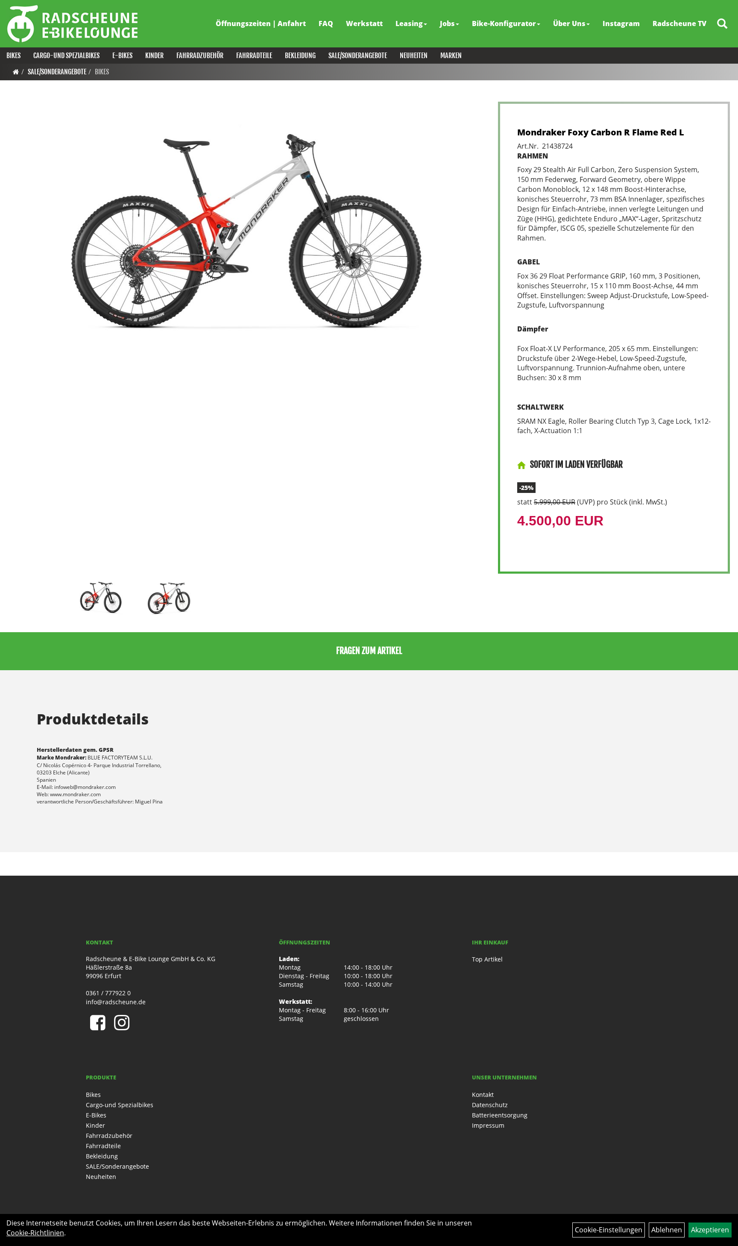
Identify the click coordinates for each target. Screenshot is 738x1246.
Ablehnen (666, 1229)
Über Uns (569, 23)
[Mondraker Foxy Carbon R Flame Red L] (246, 234)
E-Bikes (122, 55)
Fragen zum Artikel (369, 650)
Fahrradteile (254, 55)
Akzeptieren (710, 1229)
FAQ (326, 23)
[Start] (16, 71)
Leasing (409, 23)
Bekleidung (300, 55)
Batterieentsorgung (499, 1115)
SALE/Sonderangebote (357, 55)
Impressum (488, 1125)
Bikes (13, 55)
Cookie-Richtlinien (35, 1232)
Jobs (447, 23)
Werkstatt (364, 23)
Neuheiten (414, 55)
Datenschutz (490, 1105)
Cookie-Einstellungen (608, 1229)
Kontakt (483, 1095)
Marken (451, 55)
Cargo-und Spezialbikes (66, 55)
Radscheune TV (679, 23)
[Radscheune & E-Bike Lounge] (72, 23)
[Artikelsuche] (722, 24)
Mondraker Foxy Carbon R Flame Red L (600, 132)
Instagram (621, 23)
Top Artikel (487, 959)
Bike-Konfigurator (504, 23)
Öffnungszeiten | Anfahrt (261, 23)
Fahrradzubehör (199, 55)
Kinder (154, 55)
